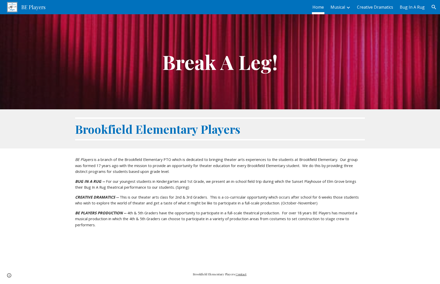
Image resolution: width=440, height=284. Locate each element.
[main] (220, 62)
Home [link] (318, 7)
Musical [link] (338, 7)
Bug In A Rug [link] (412, 7)
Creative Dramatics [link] (375, 7)
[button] (434, 7)
